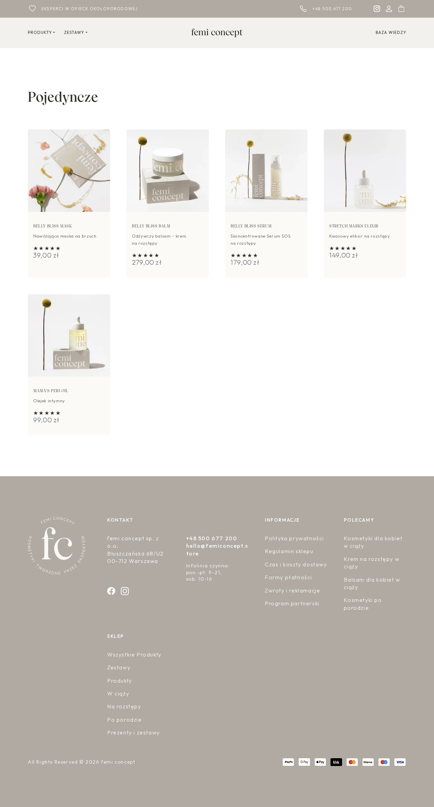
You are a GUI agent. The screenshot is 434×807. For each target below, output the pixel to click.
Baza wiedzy (391, 33)
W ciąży (118, 693)
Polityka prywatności (294, 538)
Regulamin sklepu (289, 551)
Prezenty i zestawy (133, 732)
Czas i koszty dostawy (296, 564)
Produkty (119, 680)
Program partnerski (292, 603)
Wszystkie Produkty (134, 654)
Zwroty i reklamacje (292, 590)
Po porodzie (124, 719)
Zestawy (119, 667)
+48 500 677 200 (332, 8)
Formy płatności (288, 577)
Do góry (410, 779)
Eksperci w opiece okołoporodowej (89, 8)
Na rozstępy (124, 706)
